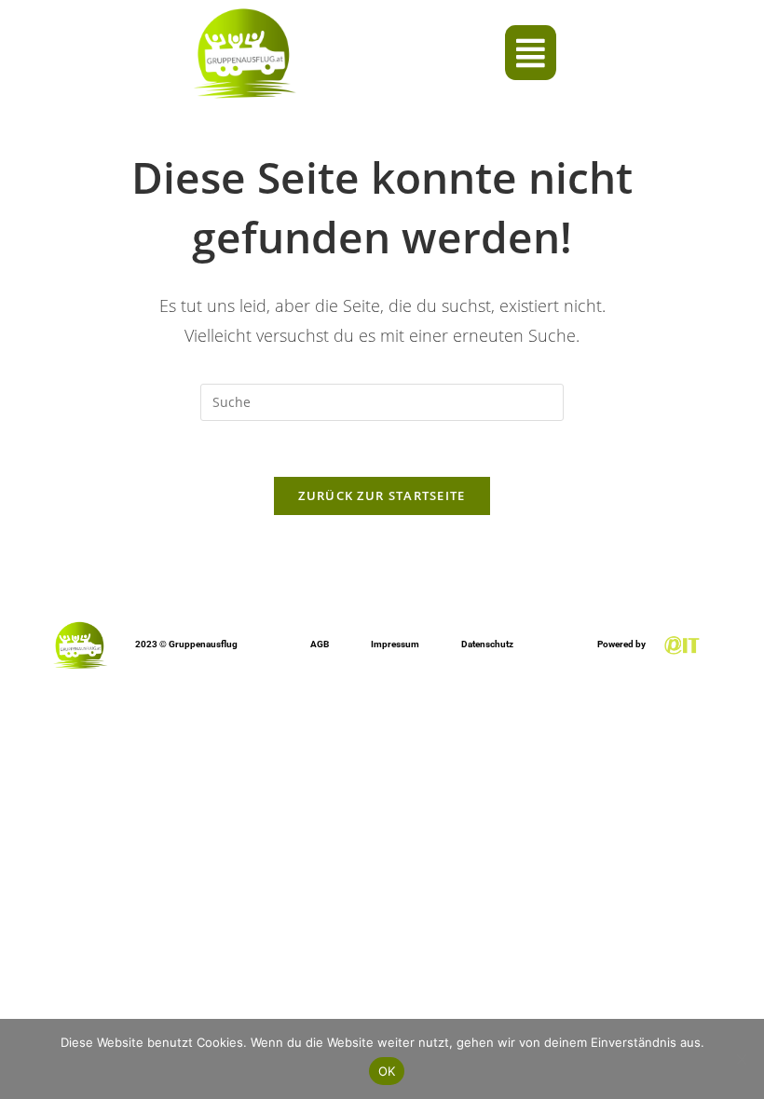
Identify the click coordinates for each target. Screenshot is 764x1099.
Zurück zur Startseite (381, 495)
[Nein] (740, 1059)
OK (387, 1071)
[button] (531, 53)
